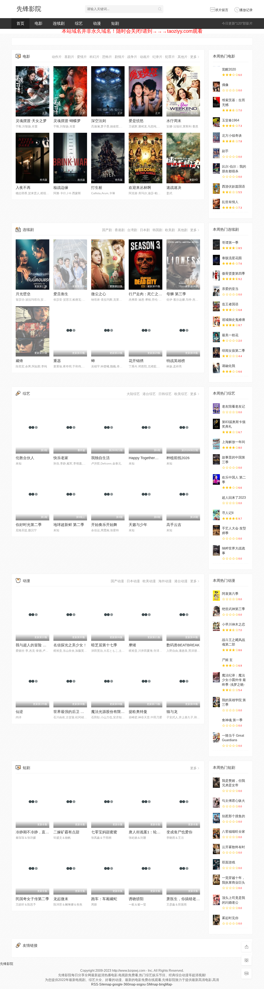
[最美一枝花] (216, 337)
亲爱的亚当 (230, 288)
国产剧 (107, 230)
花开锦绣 (136, 361)
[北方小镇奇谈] (216, 137)
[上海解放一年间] (216, 444)
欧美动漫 (149, 581)
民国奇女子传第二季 (32, 899)
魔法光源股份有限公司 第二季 (115, 712)
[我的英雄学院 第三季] (216, 702)
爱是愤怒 (136, 121)
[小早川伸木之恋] (216, 626)
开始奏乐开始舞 (104, 525)
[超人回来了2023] (216, 499)
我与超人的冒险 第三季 (35, 645)
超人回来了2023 (234, 497)
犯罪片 (170, 57)
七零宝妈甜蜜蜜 (104, 832)
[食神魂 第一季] (216, 722)
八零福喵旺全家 (233, 831)
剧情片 (120, 57)
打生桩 (96, 188)
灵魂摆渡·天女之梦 (31, 121)
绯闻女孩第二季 (233, 350)
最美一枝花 (230, 335)
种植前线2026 (178, 458)
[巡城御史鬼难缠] (216, 321)
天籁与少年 (138, 525)
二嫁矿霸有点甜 (66, 832)
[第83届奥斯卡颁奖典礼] (216, 424)
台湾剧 (132, 230)
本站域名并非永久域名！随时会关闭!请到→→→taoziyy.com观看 (132, 31)
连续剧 (59, 23)
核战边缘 (60, 188)
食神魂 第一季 (232, 720)
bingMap (165, 984)
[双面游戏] (216, 864)
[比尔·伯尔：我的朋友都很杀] (216, 168)
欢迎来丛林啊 (140, 188)
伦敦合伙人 (25, 458)
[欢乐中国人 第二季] (216, 479)
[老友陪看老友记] (216, 408)
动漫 (97, 23)
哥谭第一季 (230, 242)
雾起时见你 (230, 918)
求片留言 (221, 10)
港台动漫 (180, 581)
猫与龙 (172, 712)
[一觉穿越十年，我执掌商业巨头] (216, 880)
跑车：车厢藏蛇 (104, 899)
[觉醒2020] (216, 71)
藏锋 (19, 361)
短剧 (115, 23)
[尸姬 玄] (216, 662)
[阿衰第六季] (216, 595)
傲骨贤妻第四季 (233, 273)
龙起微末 (60, 899)
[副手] (216, 153)
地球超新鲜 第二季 (68, 525)
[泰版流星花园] (216, 260)
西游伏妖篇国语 (233, 186)
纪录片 (157, 57)
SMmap (152, 984)
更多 (193, 57)
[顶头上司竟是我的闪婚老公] (216, 900)
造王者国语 (230, 304)
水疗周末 (173, 121)
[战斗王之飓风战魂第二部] (216, 642)
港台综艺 (149, 394)
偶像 (225, 85)
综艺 (79, 23)
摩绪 (132, 645)
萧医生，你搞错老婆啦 (185, 899)
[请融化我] (216, 368)
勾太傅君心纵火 (233, 800)
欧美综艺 (180, 394)
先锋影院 (28, 8)
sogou (141, 984)
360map (130, 984)
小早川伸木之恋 (233, 624)
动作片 (57, 57)
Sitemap (105, 984)
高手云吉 (173, 525)
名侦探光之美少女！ (70, 645)
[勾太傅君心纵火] (216, 802)
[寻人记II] (216, 515)
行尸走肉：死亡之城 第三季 (151, 294)
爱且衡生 (60, 294)
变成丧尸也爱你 (179, 832)
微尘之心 (98, 294)
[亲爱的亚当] (216, 291)
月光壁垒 (23, 294)
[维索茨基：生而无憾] (216, 102)
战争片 (132, 57)
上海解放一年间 (233, 442)
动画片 (145, 57)
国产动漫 (117, 581)
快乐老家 (60, 458)
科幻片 (94, 57)
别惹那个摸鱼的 (233, 816)
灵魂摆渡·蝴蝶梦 (67, 121)
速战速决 (173, 188)
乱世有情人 (230, 202)
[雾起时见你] (216, 920)
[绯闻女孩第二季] (216, 352)
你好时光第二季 (29, 525)
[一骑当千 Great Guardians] (216, 737)
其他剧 (182, 230)
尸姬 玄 (227, 660)
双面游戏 (228, 862)
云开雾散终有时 (233, 847)
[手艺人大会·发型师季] (216, 530)
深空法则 (98, 121)
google (117, 984)
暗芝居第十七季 (104, 645)
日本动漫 (133, 581)
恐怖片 (107, 57)
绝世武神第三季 (233, 609)
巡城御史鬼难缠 (233, 319)
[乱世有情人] (216, 204)
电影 (38, 23)
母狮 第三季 (176, 294)
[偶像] (216, 87)
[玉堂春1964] (216, 122)
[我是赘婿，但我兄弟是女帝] (216, 782)
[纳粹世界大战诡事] (216, 550)
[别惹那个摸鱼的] (216, 818)
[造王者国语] (216, 306)
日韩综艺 (165, 394)
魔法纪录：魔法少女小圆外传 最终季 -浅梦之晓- (234, 680)
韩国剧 (157, 230)
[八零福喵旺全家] (216, 833)
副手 (225, 151)
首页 (20, 23)
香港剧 (120, 230)
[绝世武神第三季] (216, 611)
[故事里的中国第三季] (216, 459)
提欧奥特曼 (138, 712)
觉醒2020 (229, 69)
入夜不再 (23, 188)
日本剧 (145, 230)
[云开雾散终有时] (216, 849)
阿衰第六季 (230, 593)
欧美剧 (170, 230)
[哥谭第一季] (216, 244)
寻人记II (227, 513)
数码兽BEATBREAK (183, 645)
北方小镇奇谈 (232, 135)
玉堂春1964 (230, 120)
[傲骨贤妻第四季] (216, 275)
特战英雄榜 (175, 361)
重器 (57, 361)
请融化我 (228, 366)
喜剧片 (69, 57)
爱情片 (82, 57)
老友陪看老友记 (233, 406)
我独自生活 (100, 458)
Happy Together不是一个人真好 (155, 458)
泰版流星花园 (232, 258)
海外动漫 (165, 581)
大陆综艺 (133, 394)
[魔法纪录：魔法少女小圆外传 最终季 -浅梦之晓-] (216, 677)
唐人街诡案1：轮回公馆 (148, 832)
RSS (94, 984)
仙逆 (19, 712)
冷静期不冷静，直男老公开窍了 (42, 832)
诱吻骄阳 (136, 899)
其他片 (182, 57)
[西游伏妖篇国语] (216, 188)
